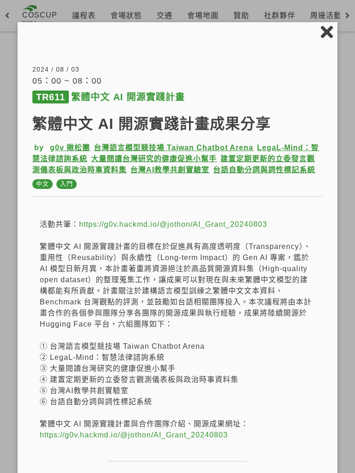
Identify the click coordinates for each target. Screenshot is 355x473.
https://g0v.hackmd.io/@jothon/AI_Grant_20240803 (173, 224)
